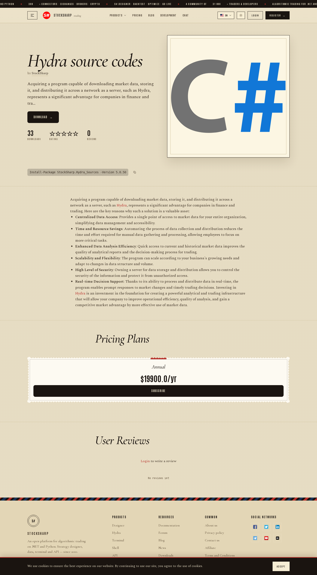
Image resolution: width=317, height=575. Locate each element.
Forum (162, 533)
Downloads (165, 555)
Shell (115, 548)
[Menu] (32, 15)
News (162, 548)
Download (43, 117)
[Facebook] (255, 527)
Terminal (118, 540)
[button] (226, 15)
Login (255, 15)
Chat (186, 15)
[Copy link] (134, 172)
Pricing (137, 15)
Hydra (122, 205)
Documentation (169, 525)
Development (168, 15)
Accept (281, 566)
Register (278, 15)
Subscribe (158, 390)
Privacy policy (214, 533)
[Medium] (277, 538)
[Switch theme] (241, 15)
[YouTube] (266, 538)
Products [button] (116, 15)
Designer (118, 525)
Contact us (212, 540)
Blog (151, 15)
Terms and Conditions (220, 555)
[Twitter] (266, 527)
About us (211, 525)
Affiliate (210, 548)
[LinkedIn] (277, 527)
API (115, 555)
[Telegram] (255, 538)
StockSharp (40, 73)
